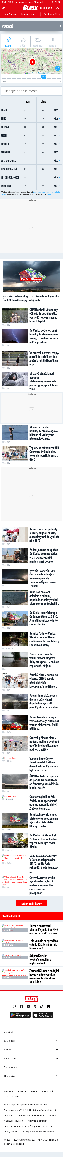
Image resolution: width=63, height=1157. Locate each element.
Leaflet (32, 73)
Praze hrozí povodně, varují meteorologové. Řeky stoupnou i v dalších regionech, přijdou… (44, 660)
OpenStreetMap (44, 73)
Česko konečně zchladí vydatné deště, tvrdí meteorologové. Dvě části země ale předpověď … (42, 885)
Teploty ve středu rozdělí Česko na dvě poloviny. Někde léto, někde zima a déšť (44, 453)
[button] (20, 1015)
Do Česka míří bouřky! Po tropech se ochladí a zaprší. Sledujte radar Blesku (43, 841)
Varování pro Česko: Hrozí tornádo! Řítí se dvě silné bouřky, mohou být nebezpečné (43, 764)
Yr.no (49, 195)
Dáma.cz (8, 977)
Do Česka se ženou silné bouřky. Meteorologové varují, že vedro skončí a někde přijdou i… (43, 336)
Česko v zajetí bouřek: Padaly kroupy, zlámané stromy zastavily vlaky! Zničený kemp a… (43, 802)
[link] (15, 1006)
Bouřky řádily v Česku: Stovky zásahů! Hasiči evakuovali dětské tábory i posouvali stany (44, 639)
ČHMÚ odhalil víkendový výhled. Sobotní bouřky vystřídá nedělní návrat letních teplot (43, 315)
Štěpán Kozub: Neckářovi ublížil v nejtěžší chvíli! (40, 959)
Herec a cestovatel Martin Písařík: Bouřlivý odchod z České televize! (43, 929)
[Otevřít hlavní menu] (4, 8)
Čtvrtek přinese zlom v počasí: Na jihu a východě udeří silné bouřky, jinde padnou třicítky (44, 743)
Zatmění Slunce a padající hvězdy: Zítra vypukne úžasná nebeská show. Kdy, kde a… (44, 976)
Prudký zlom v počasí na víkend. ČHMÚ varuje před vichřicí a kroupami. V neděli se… (43, 680)
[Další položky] (59, 14)
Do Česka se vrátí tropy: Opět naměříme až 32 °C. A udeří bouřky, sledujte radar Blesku (43, 618)
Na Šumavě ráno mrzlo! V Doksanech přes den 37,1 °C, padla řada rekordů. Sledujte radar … (43, 863)
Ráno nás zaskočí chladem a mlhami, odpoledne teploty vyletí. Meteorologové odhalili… (44, 598)
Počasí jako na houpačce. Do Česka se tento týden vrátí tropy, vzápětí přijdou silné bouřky (44, 555)
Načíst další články (31, 903)
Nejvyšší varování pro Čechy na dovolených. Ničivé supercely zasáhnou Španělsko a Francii (42, 578)
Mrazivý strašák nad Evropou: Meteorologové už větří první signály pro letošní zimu (43, 381)
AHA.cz (7, 930)
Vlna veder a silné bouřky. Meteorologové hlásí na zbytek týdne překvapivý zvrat (43, 433)
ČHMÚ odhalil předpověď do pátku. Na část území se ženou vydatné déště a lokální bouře (44, 782)
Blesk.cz (8, 945)
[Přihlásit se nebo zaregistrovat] (58, 8)
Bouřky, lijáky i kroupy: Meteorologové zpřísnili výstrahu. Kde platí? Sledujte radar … (43, 820)
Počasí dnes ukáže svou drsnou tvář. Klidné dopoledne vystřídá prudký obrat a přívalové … (44, 703)
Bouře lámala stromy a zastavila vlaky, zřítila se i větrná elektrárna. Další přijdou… (44, 723)
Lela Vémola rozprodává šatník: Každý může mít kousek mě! (43, 944)
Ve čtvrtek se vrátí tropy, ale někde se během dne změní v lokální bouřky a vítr (44, 358)
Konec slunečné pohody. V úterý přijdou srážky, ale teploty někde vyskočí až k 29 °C (44, 535)
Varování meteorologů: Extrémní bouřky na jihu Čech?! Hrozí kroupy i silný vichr (31, 298)
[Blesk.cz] (30, 7)
